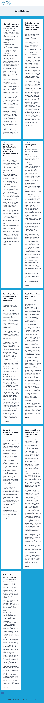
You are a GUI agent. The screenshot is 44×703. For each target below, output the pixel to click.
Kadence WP (33, 699)
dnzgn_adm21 (6, 28)
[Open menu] (42, 3)
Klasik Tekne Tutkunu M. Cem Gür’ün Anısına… (33, 296)
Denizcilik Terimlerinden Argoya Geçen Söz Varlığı (11, 432)
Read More (6, 136)
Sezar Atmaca (6, 158)
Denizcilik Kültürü (6, 142)
